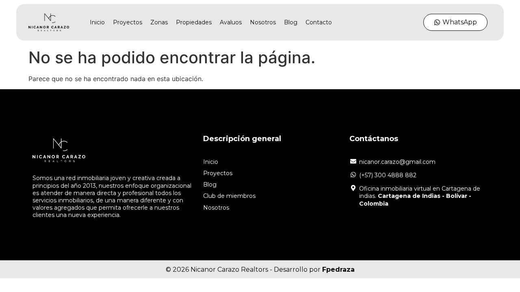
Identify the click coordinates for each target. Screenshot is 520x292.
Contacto (319, 22)
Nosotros (263, 22)
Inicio (97, 22)
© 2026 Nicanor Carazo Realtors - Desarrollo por (260, 269)
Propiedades (194, 22)
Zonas (159, 22)
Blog (290, 22)
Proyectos (127, 22)
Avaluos (231, 22)
